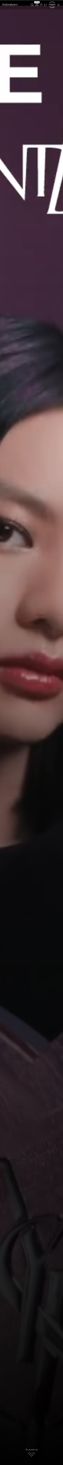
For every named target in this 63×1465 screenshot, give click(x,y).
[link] (52, 8)
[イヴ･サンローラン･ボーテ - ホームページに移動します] (10, 4)
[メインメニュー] (59, 4)
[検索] (32, 4)
